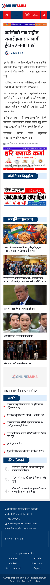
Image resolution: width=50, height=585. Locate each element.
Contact (13, 563)
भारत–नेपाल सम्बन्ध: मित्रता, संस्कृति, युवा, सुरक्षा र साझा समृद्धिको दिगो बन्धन (22, 249)
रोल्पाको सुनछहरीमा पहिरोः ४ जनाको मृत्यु (29, 479)
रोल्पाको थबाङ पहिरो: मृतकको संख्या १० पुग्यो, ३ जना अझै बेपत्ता (29, 490)
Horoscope (36, 563)
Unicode (37, 559)
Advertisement (13, 568)
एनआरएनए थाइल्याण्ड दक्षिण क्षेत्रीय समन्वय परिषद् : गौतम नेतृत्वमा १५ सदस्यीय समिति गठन (25, 280)
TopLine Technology (31, 581)
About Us (13, 559)
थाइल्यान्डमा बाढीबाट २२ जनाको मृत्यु (20, 391)
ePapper (37, 568)
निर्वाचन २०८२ (31, 15)
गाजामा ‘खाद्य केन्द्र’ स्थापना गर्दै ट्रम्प (19, 309)
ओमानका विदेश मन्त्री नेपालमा (17, 363)
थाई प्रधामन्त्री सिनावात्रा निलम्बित (18, 336)
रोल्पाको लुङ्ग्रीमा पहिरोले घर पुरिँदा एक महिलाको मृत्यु (28, 469)
